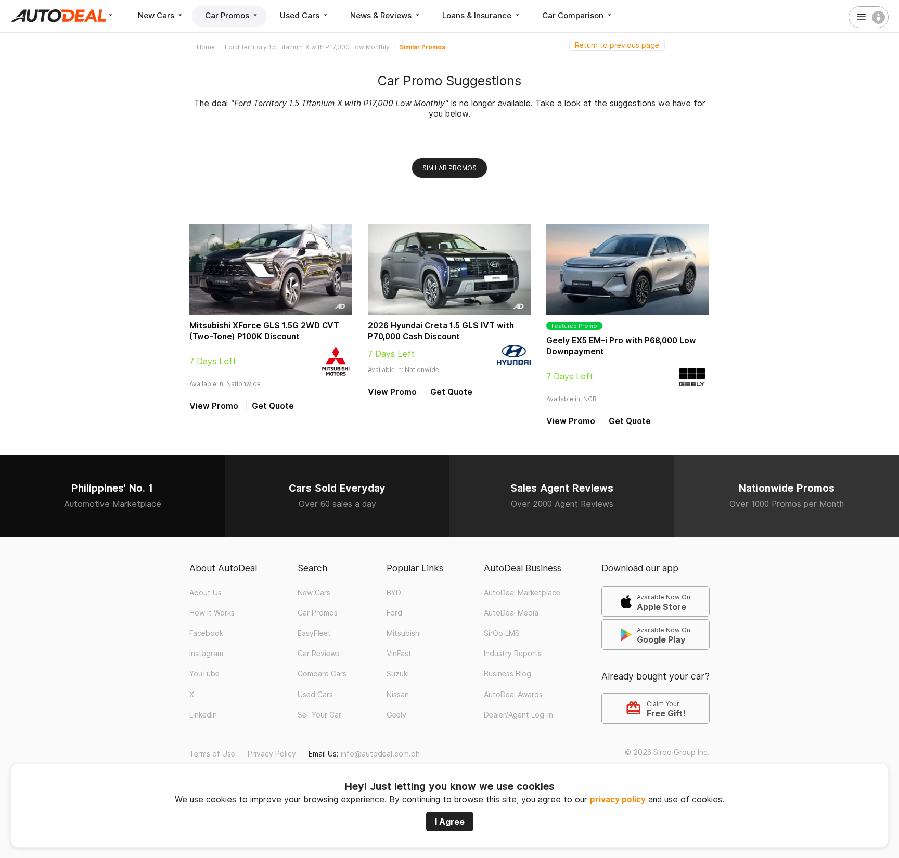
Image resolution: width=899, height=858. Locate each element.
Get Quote (273, 406)
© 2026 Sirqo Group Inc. (667, 752)
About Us (205, 592)
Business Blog (507, 674)
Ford (394, 613)
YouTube (204, 674)
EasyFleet (314, 633)
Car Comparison (574, 15)
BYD (394, 592)
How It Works (212, 613)
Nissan (398, 694)
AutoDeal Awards (513, 694)
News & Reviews (382, 15)
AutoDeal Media (511, 613)
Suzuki (398, 674)
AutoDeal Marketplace (522, 592)
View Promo (213, 406)
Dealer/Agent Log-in (518, 715)
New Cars (157, 15)
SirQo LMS (502, 633)
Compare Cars (322, 674)
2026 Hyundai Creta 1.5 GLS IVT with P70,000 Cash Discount (441, 331)
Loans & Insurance (477, 15)
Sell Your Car (319, 715)
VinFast (399, 653)
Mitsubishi (404, 633)
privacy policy (618, 799)
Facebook (206, 633)
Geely (396, 715)
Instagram (206, 653)
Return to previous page (617, 45)
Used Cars (301, 15)
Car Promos (228, 15)
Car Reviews (319, 653)
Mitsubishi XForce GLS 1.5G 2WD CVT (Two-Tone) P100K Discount (264, 331)
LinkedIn (203, 715)
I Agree (450, 821)
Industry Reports (513, 653)
